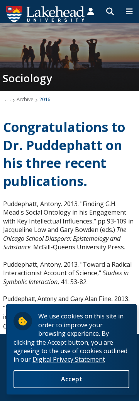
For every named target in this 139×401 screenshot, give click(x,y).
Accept (71, 379)
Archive (25, 99)
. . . (8, 99)
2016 (44, 99)
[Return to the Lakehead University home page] (45, 13)
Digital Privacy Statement (68, 359)
